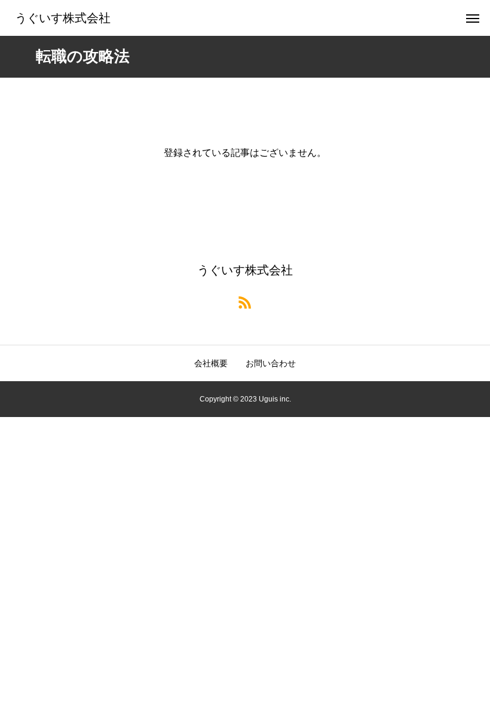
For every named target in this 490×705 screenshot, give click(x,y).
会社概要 (211, 363)
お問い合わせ (271, 363)
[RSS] (245, 301)
